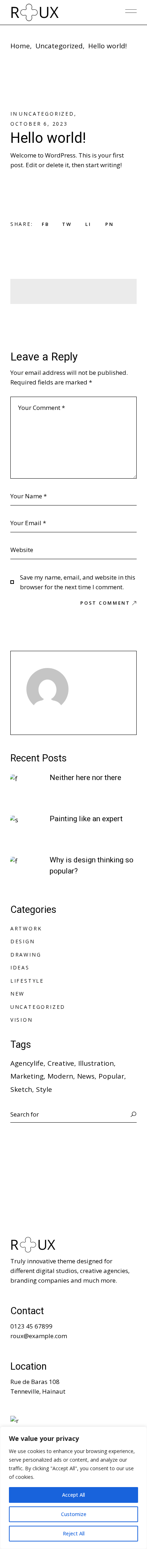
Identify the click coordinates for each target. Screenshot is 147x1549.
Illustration (96, 1063)
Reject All (74, 1533)
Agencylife (27, 1063)
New (17, 993)
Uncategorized (59, 45)
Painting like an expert (86, 818)
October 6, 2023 (39, 123)
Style (44, 1089)
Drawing (25, 954)
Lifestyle (27, 980)
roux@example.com (38, 1336)
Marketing (27, 1076)
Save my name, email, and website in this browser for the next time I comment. (77, 582)
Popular (111, 1076)
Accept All (73, 1494)
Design (22, 941)
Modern (60, 1076)
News (86, 1076)
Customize (73, 1514)
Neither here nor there (85, 777)
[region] (73, 1488)
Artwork (26, 928)
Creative (60, 1063)
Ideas (20, 967)
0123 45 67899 (31, 1326)
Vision (21, 1019)
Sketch (21, 1089)
